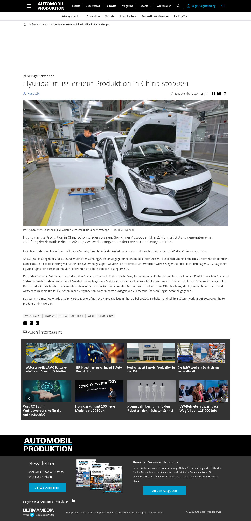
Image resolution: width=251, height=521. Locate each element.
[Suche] (178, 6)
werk (91, 316)
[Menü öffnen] (29, 6)
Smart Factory (128, 16)
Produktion (93, 16)
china (63, 316)
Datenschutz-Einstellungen (132, 512)
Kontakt (152, 512)
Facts (160, 512)
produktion (106, 316)
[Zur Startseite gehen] (51, 6)
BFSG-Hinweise (108, 512)
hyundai (50, 316)
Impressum (93, 512)
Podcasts (111, 6)
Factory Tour (181, 16)
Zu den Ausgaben (164, 491)
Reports (143, 6)
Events (76, 6)
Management (70, 16)
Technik (109, 16)
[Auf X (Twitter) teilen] (219, 93)
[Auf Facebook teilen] (214, 93)
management (33, 316)
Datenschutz (78, 512)
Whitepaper (164, 6)
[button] (29, 398)
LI (74, 501)
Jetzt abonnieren (47, 487)
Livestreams (93, 6)
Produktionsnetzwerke (155, 16)
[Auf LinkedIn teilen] (225, 93)
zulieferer (77, 316)
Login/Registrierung (204, 6)
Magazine (127, 6)
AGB (68, 512)
